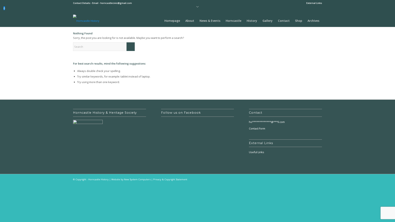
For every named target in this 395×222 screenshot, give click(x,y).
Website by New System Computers (131, 179)
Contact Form (257, 128)
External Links (314, 3)
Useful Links (256, 152)
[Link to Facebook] (319, 179)
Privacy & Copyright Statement (170, 179)
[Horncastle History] (86, 21)
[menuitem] (313, 3)
